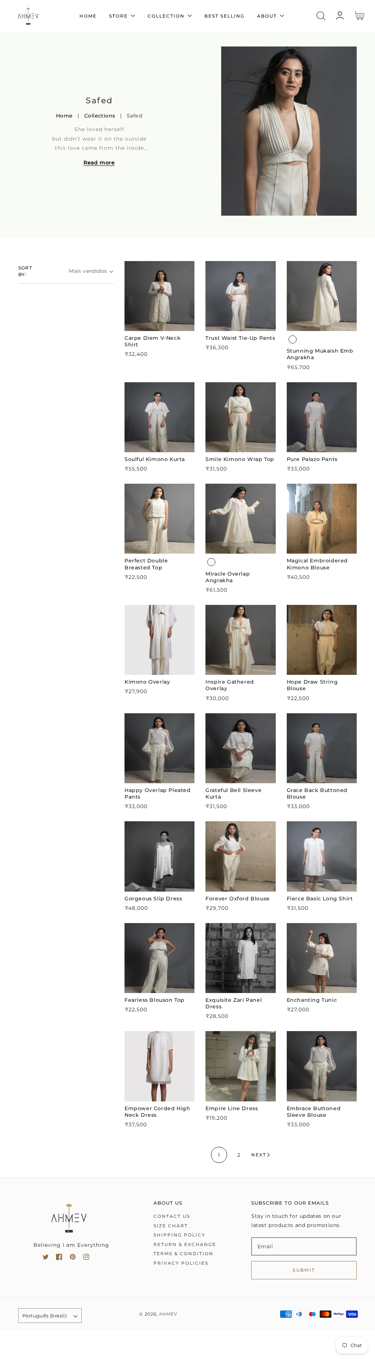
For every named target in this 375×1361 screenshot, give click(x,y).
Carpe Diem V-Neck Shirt (153, 341)
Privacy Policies (180, 1263)
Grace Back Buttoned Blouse (317, 793)
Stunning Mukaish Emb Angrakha (320, 354)
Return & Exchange (184, 1244)
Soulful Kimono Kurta (155, 459)
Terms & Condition (183, 1253)
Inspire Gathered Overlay (229, 685)
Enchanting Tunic (312, 1000)
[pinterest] (73, 1258)
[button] (321, 16)
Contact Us (171, 1216)
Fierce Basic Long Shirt (320, 898)
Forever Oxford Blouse (237, 898)
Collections (99, 115)
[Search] (321, 16)
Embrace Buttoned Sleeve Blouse (314, 1111)
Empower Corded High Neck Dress (157, 1111)
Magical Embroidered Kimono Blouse (317, 563)
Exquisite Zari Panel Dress (233, 1003)
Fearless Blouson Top (155, 1000)
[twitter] (45, 1258)
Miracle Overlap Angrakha (227, 577)
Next (258, 1154)
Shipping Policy (179, 1235)
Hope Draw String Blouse (312, 685)
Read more (99, 162)
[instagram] (86, 1258)
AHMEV (168, 1314)
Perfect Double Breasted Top (146, 563)
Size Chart (170, 1225)
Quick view (159, 323)
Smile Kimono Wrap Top (239, 459)
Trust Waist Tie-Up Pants (240, 338)
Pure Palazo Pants (312, 459)
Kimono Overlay (147, 681)
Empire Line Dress (231, 1108)
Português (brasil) (44, 1316)
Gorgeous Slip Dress (153, 898)
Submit (304, 1270)
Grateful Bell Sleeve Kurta (233, 793)
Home (64, 115)
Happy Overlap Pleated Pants (158, 793)
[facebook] (59, 1258)
